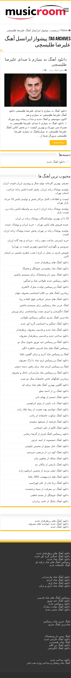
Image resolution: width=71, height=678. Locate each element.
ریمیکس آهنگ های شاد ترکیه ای (52, 562)
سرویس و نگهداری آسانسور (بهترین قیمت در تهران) (40, 246)
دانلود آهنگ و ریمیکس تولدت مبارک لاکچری (45, 286)
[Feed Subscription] (1, 50)
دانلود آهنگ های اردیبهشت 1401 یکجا (48, 476)
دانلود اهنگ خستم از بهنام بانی (52, 397)
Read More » (58, 142)
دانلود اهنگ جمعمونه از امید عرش (50, 439)
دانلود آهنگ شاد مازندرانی (56, 576)
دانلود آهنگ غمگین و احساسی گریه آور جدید (45, 323)
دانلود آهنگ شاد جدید (58, 559)
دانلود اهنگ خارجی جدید (56, 639)
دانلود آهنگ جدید (56, 70)
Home (64, 30)
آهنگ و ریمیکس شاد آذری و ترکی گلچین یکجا (44, 354)
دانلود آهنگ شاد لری (59, 582)
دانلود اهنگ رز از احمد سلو (54, 390)
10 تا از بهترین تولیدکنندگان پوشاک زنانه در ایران (42, 218)
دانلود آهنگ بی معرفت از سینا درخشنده (47, 489)
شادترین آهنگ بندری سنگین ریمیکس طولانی (44, 317)
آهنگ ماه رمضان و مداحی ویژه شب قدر (48, 662)
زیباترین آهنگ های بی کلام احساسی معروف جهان (42, 292)
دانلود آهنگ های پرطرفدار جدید (52, 262)
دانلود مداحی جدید (60, 659)
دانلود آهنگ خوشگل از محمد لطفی (49, 495)
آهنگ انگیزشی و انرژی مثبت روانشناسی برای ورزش (40, 311)
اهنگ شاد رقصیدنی (59, 642)
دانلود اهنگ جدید (59, 526)
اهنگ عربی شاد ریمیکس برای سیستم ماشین (44, 305)
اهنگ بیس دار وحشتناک (57, 636)
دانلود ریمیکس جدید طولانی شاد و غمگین (46, 280)
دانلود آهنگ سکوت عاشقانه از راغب (49, 415)
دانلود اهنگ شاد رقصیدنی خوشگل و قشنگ (45, 268)
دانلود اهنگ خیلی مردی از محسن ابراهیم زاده (44, 470)
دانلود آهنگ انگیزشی (59, 648)
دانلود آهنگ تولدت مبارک (56, 606)
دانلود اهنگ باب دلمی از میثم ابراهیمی (47, 403)
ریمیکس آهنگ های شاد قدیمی (53, 597)
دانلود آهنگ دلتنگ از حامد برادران (50, 501)
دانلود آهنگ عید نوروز (58, 600)
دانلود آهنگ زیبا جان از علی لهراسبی (49, 482)
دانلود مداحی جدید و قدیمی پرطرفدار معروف (44, 335)
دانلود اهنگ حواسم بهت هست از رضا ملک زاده (43, 409)
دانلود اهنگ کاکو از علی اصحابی (51, 427)
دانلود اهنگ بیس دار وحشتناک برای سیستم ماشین (41, 274)
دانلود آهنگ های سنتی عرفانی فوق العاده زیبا (44, 299)
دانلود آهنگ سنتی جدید (57, 609)
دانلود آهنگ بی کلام (59, 645)
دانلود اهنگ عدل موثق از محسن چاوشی (47, 446)
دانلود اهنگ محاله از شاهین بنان (51, 458)
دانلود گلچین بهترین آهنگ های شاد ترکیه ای (45, 384)
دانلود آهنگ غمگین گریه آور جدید (52, 556)
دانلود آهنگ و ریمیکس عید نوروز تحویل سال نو (43, 341)
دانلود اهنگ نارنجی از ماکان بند (52, 464)
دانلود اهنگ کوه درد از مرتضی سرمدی (48, 452)
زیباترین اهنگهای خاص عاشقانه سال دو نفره (45, 378)
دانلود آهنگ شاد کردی (58, 579)
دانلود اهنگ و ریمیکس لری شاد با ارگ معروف (44, 360)
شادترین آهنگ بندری (59, 624)
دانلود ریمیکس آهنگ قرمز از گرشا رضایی (46, 433)
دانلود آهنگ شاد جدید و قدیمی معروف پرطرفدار (42, 329)
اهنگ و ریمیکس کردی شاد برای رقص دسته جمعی (41, 366)
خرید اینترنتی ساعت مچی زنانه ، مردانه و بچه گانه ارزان (38, 240)
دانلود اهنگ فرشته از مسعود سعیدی (49, 421)
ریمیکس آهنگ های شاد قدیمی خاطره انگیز (45, 348)
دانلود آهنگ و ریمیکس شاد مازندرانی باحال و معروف (40, 372)
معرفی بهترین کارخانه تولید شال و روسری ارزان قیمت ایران (36, 183)
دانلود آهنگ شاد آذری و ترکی (54, 585)
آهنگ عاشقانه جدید (59, 565)
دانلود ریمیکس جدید (59, 603)
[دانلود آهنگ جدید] (35, 11)
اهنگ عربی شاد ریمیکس (56, 621)
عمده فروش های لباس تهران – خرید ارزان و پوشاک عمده (37, 224)
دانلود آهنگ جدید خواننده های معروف (48, 523)
